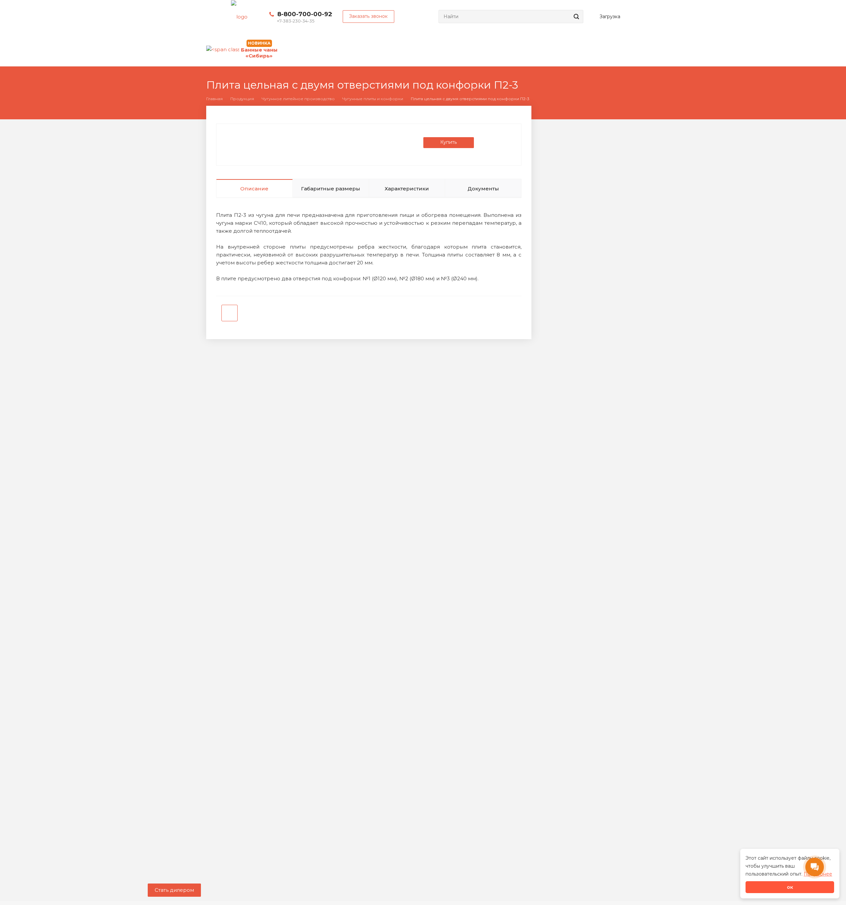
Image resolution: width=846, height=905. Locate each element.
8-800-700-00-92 (304, 14)
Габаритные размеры (330, 188)
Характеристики (407, 188)
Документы (483, 188)
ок (790, 887)
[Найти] (575, 16)
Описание (254, 188)
